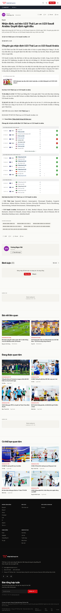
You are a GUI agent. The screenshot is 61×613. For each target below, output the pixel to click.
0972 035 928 (16, 569)
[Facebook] (3, 576)
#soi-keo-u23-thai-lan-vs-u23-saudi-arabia (15, 229)
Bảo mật (23, 543)
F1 (2, 520)
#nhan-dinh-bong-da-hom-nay (41, 223)
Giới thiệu (24, 532)
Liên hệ (23, 535)
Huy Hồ (33, 343)
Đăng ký (34, 274)
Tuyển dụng (24, 538)
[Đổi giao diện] (46, 2)
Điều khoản (24, 540)
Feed (3, 532)
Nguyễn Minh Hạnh (35, 494)
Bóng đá (4, 20)
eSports (3, 522)
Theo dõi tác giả (17, 252)
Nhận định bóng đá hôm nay (21, 119)
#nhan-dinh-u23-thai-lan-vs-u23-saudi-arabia (37, 226)
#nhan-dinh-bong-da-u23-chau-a (12, 226)
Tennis (3, 512)
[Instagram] (11, 576)
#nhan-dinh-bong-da (9, 223)
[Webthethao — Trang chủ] (9, 2)
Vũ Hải (32, 381)
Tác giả (3, 540)
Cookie (57, 609)
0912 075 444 (7, 569)
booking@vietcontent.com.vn (10, 567)
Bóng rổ (3, 510)
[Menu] (57, 2)
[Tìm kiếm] (43, 2)
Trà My (3, 468)
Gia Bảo (3, 383)
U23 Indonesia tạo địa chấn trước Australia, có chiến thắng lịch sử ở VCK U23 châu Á (35, 82)
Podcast (43, 507)
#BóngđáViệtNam (6, 337)
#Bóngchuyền (35, 377)
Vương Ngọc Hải (10, 15)
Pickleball (4, 515)
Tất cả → (14, 7)
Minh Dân (33, 409)
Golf (3, 517)
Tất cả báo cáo (25, 507)
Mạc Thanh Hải (5, 409)
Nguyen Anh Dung (6, 343)
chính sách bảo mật (15, 594)
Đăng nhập (52, 2)
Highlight (4, 535)
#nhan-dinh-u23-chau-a (24, 223)
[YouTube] (7, 576)
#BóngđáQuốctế (6, 377)
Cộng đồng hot (5, 538)
